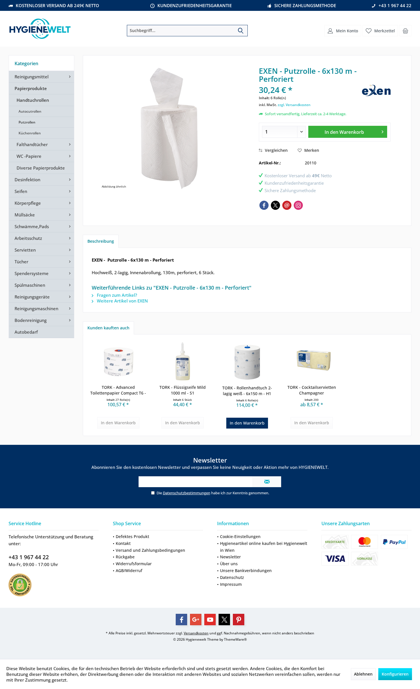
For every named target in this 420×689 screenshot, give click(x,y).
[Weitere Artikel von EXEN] (376, 90)
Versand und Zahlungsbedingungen (150, 550)
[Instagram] (298, 205)
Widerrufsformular (134, 563)
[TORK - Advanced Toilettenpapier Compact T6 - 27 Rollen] (118, 362)
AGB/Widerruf (129, 570)
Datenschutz (232, 577)
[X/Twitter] (275, 205)
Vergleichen (276, 150)
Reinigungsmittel (32, 76)
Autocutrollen (30, 111)
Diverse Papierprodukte (41, 168)
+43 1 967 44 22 (29, 557)
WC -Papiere (29, 156)
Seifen (21, 191)
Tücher (21, 261)
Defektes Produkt (132, 536)
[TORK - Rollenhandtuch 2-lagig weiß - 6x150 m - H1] (247, 362)
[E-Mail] (286, 205)
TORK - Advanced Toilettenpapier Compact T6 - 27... (118, 390)
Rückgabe (125, 556)
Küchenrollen (30, 133)
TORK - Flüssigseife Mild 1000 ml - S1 (182, 390)
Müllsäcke (25, 215)
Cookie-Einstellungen (240, 536)
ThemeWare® (235, 639)
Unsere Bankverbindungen (246, 570)
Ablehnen (363, 674)
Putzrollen (27, 122)
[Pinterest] (238, 619)
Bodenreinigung (31, 320)
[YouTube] (210, 619)
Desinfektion (27, 179)
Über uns (229, 563)
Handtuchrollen (33, 100)
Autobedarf (26, 332)
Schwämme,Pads (32, 226)
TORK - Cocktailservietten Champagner (311, 390)
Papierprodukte (31, 88)
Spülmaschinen (30, 285)
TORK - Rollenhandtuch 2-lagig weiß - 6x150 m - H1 (247, 390)
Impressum (231, 584)
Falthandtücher (32, 144)
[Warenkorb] (405, 30)
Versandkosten (196, 633)
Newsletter (230, 556)
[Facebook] (264, 205)
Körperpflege (28, 203)
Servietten (25, 250)
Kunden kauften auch (108, 327)
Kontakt (123, 543)
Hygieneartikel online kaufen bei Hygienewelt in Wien (263, 547)
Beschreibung (100, 241)
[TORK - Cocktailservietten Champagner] (312, 362)
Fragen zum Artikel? (116, 295)
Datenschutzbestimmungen (186, 492)
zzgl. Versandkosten (294, 104)
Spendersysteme (32, 273)
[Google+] (195, 619)
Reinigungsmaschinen (36, 308)
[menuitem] (405, 30)
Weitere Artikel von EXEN (122, 301)
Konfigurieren (395, 674)
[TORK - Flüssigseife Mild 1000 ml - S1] (183, 362)
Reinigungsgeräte (32, 297)
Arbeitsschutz (28, 238)
